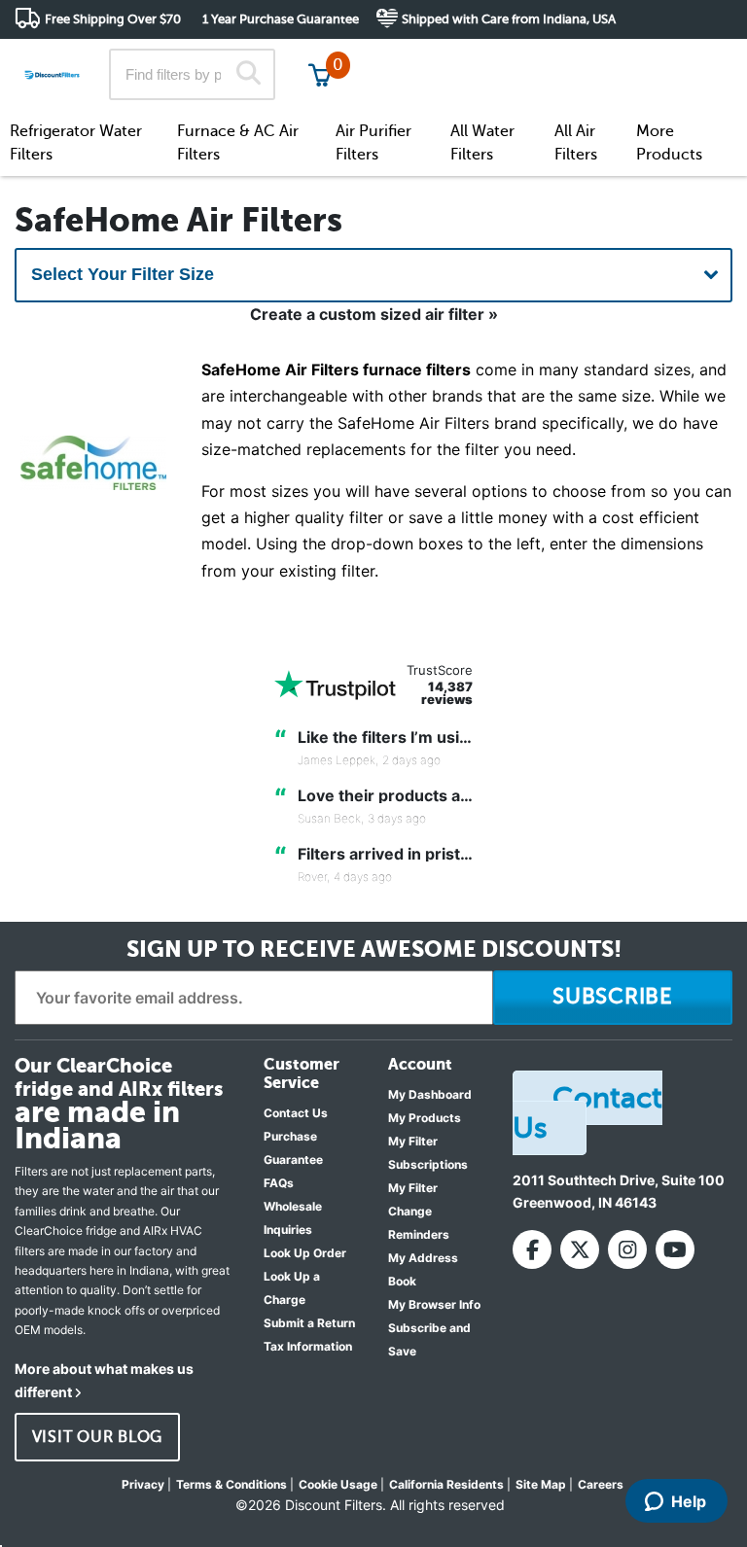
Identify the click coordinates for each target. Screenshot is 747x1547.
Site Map (541, 1484)
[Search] (248, 74)
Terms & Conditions (231, 1484)
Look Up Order (305, 1253)
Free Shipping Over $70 (113, 19)
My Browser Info (434, 1304)
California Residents (446, 1484)
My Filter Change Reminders (418, 1211)
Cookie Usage (338, 1484)
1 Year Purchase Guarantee (280, 19)
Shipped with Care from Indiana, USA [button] (509, 19)
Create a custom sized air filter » (374, 314)
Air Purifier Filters (373, 143)
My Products (424, 1117)
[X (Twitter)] (579, 1249)
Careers (600, 1484)
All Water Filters (482, 143)
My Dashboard (430, 1094)
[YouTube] (675, 1249)
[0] (320, 74)
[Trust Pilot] (335, 685)
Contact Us (296, 1113)
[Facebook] (532, 1249)
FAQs (279, 1183)
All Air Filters (575, 143)
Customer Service (560, 58)
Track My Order (421, 58)
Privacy (143, 1484)
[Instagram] (627, 1249)
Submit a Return (309, 1323)
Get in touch (691, 60)
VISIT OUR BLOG (97, 1437)
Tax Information (308, 1346)
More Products (669, 143)
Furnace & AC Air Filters (238, 143)
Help (688, 1501)
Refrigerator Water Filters (76, 143)
